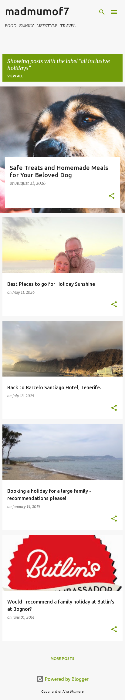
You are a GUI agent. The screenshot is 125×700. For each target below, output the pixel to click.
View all (15, 76)
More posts (62, 659)
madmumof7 (37, 11)
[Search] (102, 12)
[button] (111, 196)
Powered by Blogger (66, 679)
